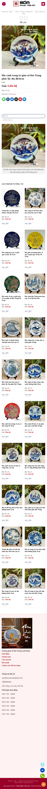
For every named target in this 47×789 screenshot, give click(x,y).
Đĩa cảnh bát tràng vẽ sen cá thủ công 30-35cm (11, 425)
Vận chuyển (6, 660)
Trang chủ (7, 12)
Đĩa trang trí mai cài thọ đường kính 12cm (10, 592)
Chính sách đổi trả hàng (11, 665)
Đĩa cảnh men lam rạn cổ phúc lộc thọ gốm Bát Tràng (11, 383)
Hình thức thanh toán (23, 782)
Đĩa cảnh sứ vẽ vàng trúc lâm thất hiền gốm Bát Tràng (35, 509)
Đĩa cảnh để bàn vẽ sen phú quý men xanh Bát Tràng (34, 425)
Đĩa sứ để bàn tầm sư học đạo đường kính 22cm (12, 509)
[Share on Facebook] (8, 99)
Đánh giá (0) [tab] (7, 120)
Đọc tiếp (5, 223)
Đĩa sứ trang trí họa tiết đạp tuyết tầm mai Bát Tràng (34, 592)
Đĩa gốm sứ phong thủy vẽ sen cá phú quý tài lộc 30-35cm (34, 254)
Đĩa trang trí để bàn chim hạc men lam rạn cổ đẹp (34, 212)
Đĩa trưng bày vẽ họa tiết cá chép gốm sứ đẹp (34, 341)
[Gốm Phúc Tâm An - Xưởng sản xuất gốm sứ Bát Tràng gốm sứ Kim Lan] (23, 4)
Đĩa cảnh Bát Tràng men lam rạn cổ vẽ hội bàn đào (35, 297)
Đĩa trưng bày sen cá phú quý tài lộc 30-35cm (10, 253)
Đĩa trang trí (12, 94)
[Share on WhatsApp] (4, 99)
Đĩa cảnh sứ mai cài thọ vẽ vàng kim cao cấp (11, 467)
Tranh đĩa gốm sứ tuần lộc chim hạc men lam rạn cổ (11, 550)
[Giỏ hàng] (43, 4)
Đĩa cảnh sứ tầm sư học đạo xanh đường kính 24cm (34, 383)
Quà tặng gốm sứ (24, 12)
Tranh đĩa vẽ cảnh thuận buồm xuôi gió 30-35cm (10, 212)
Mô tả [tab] (5, 116)
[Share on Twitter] (12, 99)
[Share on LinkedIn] (24, 99)
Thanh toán (6, 657)
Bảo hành (5, 663)
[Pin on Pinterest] (20, 99)
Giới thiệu (5, 654)
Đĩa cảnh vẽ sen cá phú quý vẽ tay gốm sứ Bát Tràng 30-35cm (11, 298)
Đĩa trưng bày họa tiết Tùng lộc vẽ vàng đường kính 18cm (35, 467)
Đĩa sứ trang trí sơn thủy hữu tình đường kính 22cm (35, 550)
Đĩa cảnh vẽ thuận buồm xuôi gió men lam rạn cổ (10, 341)
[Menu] (4, 4)
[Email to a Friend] (16, 99)
